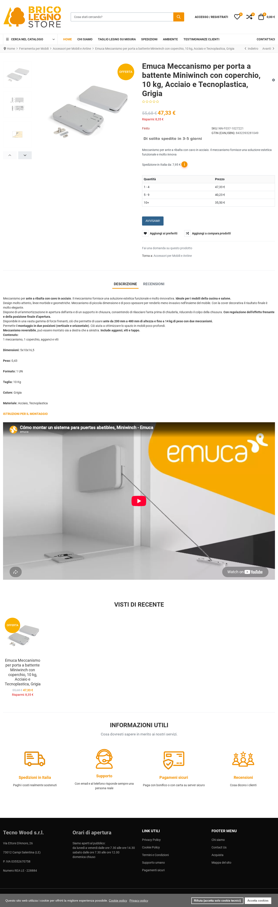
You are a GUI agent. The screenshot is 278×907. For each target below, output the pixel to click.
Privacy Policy (151, 840)
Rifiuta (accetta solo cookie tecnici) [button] (217, 900)
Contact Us (219, 847)
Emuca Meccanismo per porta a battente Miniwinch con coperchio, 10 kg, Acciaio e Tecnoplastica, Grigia (23, 672)
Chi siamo (218, 840)
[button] (237, 17)
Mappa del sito (221, 862)
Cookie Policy (151, 847)
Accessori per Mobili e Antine (173, 255)
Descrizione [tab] (125, 284)
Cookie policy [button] (118, 900)
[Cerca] (178, 16)
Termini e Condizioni (155, 855)
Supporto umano (153, 862)
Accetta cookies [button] (257, 900)
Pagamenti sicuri (153, 870)
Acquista (217, 855)
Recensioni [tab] (153, 284)
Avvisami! (153, 221)
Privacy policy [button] (138, 900)
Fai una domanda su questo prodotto (167, 248)
